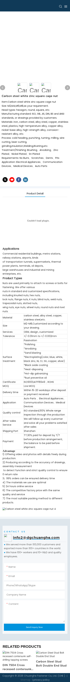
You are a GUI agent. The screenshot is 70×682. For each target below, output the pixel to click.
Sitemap (25, 679)
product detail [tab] (35, 193)
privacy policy (41, 679)
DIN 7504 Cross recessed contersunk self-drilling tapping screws (17, 667)
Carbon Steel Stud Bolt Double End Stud (51, 663)
